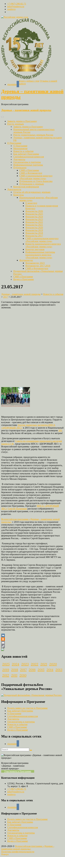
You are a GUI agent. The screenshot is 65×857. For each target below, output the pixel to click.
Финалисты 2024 (34, 216)
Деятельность (14, 189)
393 (60, 430)
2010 (23, 675)
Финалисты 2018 (34, 233)
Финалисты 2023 (34, 219)
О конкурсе (31, 203)
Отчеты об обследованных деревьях (31, 192)
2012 (5, 675)
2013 (58, 670)
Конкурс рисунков (34, 249)
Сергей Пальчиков (17, 508)
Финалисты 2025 (34, 214)
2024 (15, 664)
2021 (43, 664)
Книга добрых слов (29, 81)
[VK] (32, 635)
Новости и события (23, 151)
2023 (25, 664)
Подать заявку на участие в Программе (27, 708)
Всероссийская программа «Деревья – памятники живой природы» (27, 847)
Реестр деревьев (15, 124)
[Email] (32, 643)
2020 (53, 664)
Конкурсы (18, 195)
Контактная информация (26, 186)
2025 (6, 664)
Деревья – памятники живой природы (26, 110)
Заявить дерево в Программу (22, 121)
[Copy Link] (32, 646)
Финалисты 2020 (34, 227)
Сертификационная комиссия (28, 156)
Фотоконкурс (26, 260)
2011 (14, 675)
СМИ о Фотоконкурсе (30, 173)
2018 (14, 670)
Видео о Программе (23, 279)
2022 (34, 664)
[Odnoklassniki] (32, 639)
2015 (41, 670)
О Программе (14, 143)
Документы (19, 159)
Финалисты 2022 (34, 222)
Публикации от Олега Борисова (35, 181)
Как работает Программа (26, 154)
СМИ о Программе (29, 170)
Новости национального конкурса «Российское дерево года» (43, 245)
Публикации (19, 167)
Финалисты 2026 (34, 211)
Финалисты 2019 (34, 230)
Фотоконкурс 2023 (35, 263)
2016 (32, 670)
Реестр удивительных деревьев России (33, 135)
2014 (50, 670)
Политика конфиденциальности (17, 851)
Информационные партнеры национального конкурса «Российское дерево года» (40, 255)
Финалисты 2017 (34, 235)
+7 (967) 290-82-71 (16, 3)
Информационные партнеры (28, 165)
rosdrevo (11, 9)
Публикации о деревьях (31, 184)
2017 (23, 670)
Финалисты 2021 (34, 225)
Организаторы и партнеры (27, 162)
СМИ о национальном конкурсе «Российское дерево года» (35, 177)
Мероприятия (20, 148)
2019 (5, 670)
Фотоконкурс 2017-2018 (37, 265)
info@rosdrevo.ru (15, 6)
